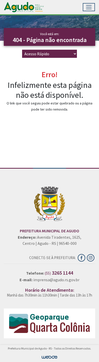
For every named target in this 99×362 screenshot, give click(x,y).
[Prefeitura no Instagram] (91, 257)
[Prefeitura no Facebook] (82, 257)
